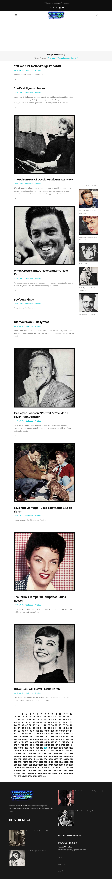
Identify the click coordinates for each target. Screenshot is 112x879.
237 (63, 753)
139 (56, 736)
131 (26, 736)
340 (30, 773)
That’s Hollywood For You (30, 88)
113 (19, 733)
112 (15, 733)
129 (19, 736)
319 (71, 767)
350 (67, 773)
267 (56, 759)
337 (19, 773)
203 (56, 748)
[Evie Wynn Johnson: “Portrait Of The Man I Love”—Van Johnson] (44, 377)
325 (34, 770)
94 (67, 728)
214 (37, 750)
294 (37, 765)
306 (22, 767)
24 (45, 716)
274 (22, 762)
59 (56, 722)
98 (23, 731)
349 (63, 773)
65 (19, 725)
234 (52, 753)
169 (48, 742)
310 (37, 767)
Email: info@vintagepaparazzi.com (72, 850)
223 (71, 750)
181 (34, 745)
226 (22, 753)
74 (52, 725)
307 (26, 767)
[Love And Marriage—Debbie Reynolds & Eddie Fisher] (44, 472)
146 (22, 739)
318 (67, 767)
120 (45, 733)
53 (34, 722)
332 (60, 770)
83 (26, 728)
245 (34, 756)
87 (41, 728)
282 (52, 762)
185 (48, 745)
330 (52, 770)
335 (71, 770)
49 (19, 722)
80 (15, 728)
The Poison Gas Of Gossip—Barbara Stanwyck (43, 179)
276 (30, 762)
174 (67, 742)
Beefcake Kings (24, 299)
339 (26, 773)
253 (63, 756)
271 (71, 759)
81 (19, 728)
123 (56, 733)
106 (52, 731)
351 (71, 773)
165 (34, 742)
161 (19, 742)
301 (63, 765)
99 (26, 731)
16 (15, 716)
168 (45, 742)
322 (22, 770)
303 (71, 765)
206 (67, 748)
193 (19, 748)
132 (30, 736)
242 (22, 756)
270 (67, 759)
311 (41, 767)
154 (52, 739)
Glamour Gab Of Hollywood (32, 322)
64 (15, 725)
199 (41, 748)
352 (15, 776)
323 (26, 770)
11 (56, 714)
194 (22, 748)
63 (71, 722)
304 (15, 767)
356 (30, 776)
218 (52, 750)
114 (22, 733)
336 (15, 773)
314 (52, 767)
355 (26, 776)
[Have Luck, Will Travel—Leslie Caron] (44, 653)
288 (15, 765)
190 (67, 745)
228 (30, 753)
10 (52, 714)
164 (30, 742)
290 (22, 765)
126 (67, 733)
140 (60, 736)
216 (45, 750)
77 (64, 725)
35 (26, 719)
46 (67, 719)
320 (15, 770)
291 (26, 765)
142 (67, 736)
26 (52, 716)
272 (15, 762)
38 (37, 719)
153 (48, 739)
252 (60, 756)
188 (60, 745)
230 (37, 753)
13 (64, 714)
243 (26, 756)
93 (63, 728)
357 (34, 776)
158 (67, 739)
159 (71, 739)
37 (34, 719)
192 (15, 748)
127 (71, 733)
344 (45, 773)
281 (48, 762)
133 (34, 736)
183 (41, 745)
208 (15, 750)
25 (49, 716)
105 (48, 731)
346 (52, 773)
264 (45, 759)
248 (45, 756)
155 (56, 739)
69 (34, 725)
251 (56, 756)
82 (23, 728)
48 (15, 722)
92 (60, 728)
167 (41, 742)
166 (37, 742)
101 (34, 731)
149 (34, 739)
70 (37, 725)
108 (60, 731)
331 (56, 770)
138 (52, 736)
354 (22, 776)
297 (48, 765)
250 (52, 756)
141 (63, 736)
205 (63, 748)
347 (56, 773)
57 (49, 722)
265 (48, 759)
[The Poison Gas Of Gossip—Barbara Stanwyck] (44, 144)
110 (67, 731)
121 (49, 733)
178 (22, 745)
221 (63, 750)
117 (34, 733)
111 (71, 731)
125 (63, 733)
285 (63, 762)
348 (60, 773)
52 (30, 722)
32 (15, 719)
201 (48, 748)
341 (34, 773)
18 (23, 716)
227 (26, 753)
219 (56, 750)
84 (30, 728)
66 (23, 725)
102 (37, 731)
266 (52, 759)
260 (30, 759)
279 (41, 762)
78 (67, 725)
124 (60, 733)
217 (48, 750)
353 (19, 776)
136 (45, 736)
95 (71, 728)
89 (49, 728)
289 (19, 765)
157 (63, 739)
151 (41, 739)
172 (60, 742)
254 (67, 756)
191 (71, 745)
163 (26, 742)
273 (19, 762)
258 (22, 759)
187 (56, 745)
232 (45, 753)
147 (26, 739)
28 (60, 716)
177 (19, 745)
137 (48, 736)
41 (49, 719)
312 (45, 767)
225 (19, 753)
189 (63, 745)
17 (19, 716)
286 (67, 762)
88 (45, 728)
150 (37, 739)
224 (15, 753)
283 (56, 762)
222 (67, 750)
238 (67, 753)
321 (19, 770)
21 (34, 716)
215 (41, 750)
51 (26, 722)
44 (60, 719)
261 (34, 759)
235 (56, 753)
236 (60, 753)
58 (52, 722)
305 (19, 767)
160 (15, 742)
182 (37, 745)
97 (19, 731)
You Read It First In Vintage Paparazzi (38, 66)
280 (45, 762)
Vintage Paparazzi (40, 58)
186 (52, 745)
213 (34, 750)
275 (26, 762)
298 (52, 765)
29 (64, 716)
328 (45, 770)
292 (30, 765)
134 (37, 736)
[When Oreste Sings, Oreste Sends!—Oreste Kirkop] (44, 235)
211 (26, 750)
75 (56, 725)
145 (19, 739)
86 (37, 728)
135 (41, 736)
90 (52, 728)
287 (71, 762)
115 (26, 733)
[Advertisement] (56, 35)
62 (67, 722)
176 (15, 745)
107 (56, 731)
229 (34, 753)
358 (37, 776)
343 (41, 773)
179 (26, 745)
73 (49, 725)
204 (60, 748)
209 (19, 750)
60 (60, 722)
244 (30, 756)
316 (60, 767)
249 (48, 756)
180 (30, 745)
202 (52, 748)
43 (56, 719)
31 (71, 716)
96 (15, 731)
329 (48, 770)
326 (37, 770)
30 (67, 716)
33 (19, 719)
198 (37, 748)
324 (30, 770)
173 (63, 742)
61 (64, 722)
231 (41, 753)
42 (52, 719)
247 (41, 756)
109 (63, 731)
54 (37, 722)
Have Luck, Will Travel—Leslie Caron (37, 689)
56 (45, 722)
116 (30, 733)
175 (71, 742)
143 (71, 736)
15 (71, 714)
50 (23, 722)
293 (34, 765)
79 (71, 725)
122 (52, 733)
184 (45, 745)
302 (67, 765)
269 (63, 759)
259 (26, 759)
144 (15, 739)
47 (71, 719)
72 (45, 725)
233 (48, 753)
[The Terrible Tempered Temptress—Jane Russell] (44, 561)
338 (22, 773)
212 (30, 750)
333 (63, 770)
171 (56, 742)
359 (41, 776)
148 (30, 739)
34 (23, 719)
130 (22, 736)
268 (60, 759)
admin (39, 70)
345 (48, 773)
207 (71, 748)
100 (30, 731)
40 (45, 719)
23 (41, 716)
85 (34, 728)
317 (63, 767)
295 (41, 765)
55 (41, 722)
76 (60, 725)
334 (67, 770)
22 (38, 716)
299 (56, 765)
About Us (60, 871)
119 (41, 733)
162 (22, 742)
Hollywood (29, 70)
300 (60, 765)
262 (37, 759)
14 (67, 714)
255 (71, 756)
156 (60, 739)
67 (26, 725)
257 (19, 759)
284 (60, 762)
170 (52, 742)
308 (30, 767)
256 (15, 759)
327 (41, 770)
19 (26, 716)
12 (60, 714)
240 (15, 756)
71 (41, 725)
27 (56, 716)
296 (45, 765)
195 (26, 748)
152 (45, 739)
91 (56, 728)
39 (41, 719)
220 (60, 750)
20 (30, 716)
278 (37, 762)
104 (45, 731)
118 (37, 733)
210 (22, 750)
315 (56, 767)
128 (15, 736)
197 (34, 748)
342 (37, 773)
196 (30, 748)
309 (34, 767)
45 (63, 719)
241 (19, 756)
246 (37, 756)
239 (71, 753)
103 (41, 731)
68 (30, 725)
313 (48, 767)
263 (41, 759)
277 (34, 762)
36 (30, 719)
